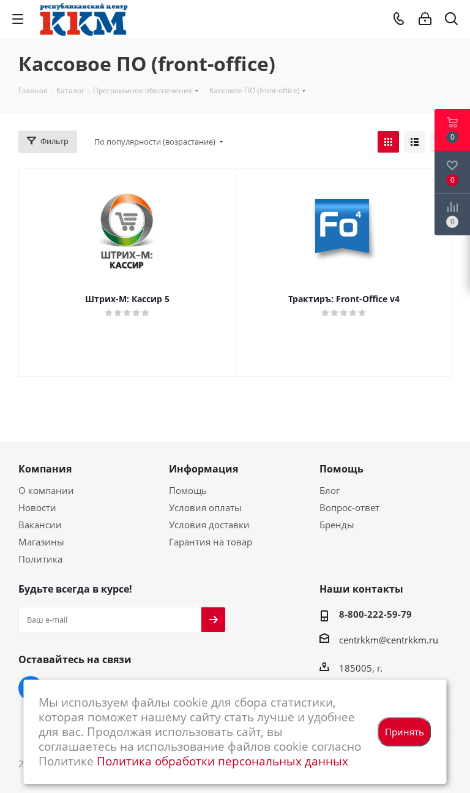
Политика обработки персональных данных (222, 760)
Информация (203, 469)
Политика (40, 559)
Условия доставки (209, 524)
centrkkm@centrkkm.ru (388, 640)
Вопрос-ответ (349, 507)
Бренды (336, 524)
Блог (329, 490)
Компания (45, 469)
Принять (404, 732)
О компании (46, 490)
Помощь (188, 490)
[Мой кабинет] (425, 19)
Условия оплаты (205, 507)
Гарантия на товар (210, 542)
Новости (37, 507)
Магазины (41, 542)
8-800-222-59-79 (375, 614)
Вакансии (40, 524)
